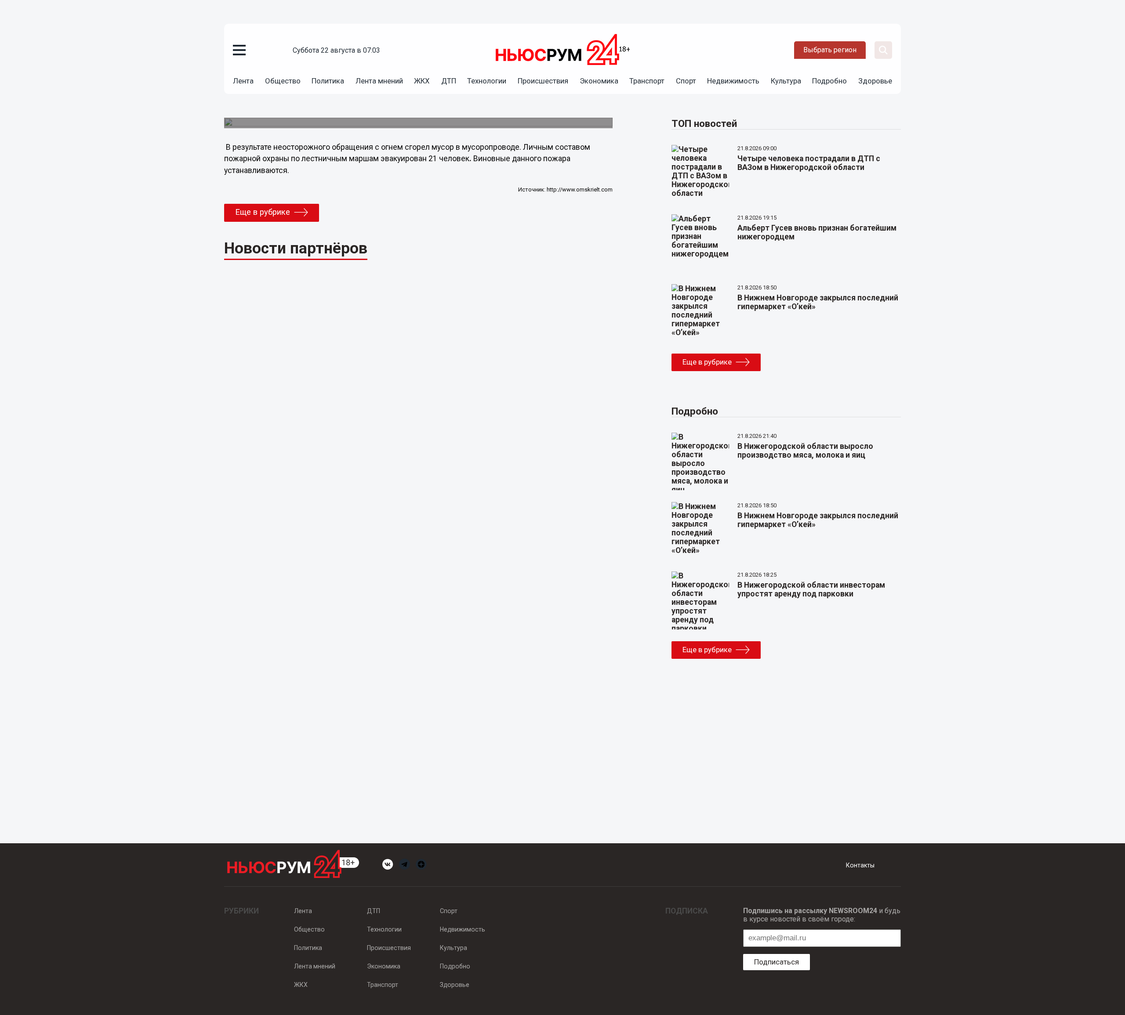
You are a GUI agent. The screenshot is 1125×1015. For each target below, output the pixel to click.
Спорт (686, 80)
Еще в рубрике (262, 212)
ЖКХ (422, 80)
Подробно (829, 80)
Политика (328, 80)
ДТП (448, 80)
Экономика (599, 80)
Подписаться (776, 961)
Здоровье (875, 80)
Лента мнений (379, 80)
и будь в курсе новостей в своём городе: (821, 915)
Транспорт (646, 80)
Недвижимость (733, 80)
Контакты (860, 865)
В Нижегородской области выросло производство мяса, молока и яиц (805, 450)
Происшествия (543, 80)
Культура (786, 80)
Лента (243, 80)
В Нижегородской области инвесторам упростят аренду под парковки (811, 589)
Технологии (486, 80)
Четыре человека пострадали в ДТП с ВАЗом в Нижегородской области (808, 163)
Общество (283, 80)
